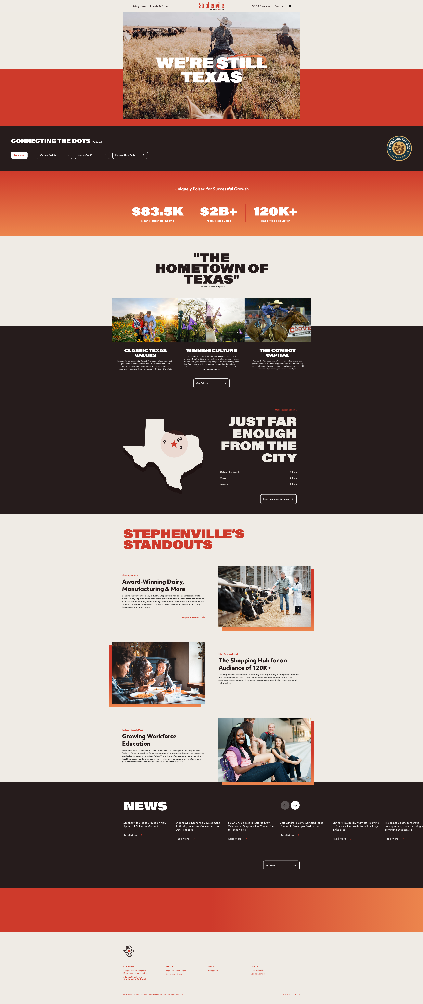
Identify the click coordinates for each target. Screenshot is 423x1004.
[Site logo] (211, 6)
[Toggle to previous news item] (285, 805)
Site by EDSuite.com (291, 994)
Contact (280, 6)
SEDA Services (261, 6)
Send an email (258, 974)
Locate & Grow (159, 6)
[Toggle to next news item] (295, 805)
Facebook (213, 970)
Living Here (139, 6)
